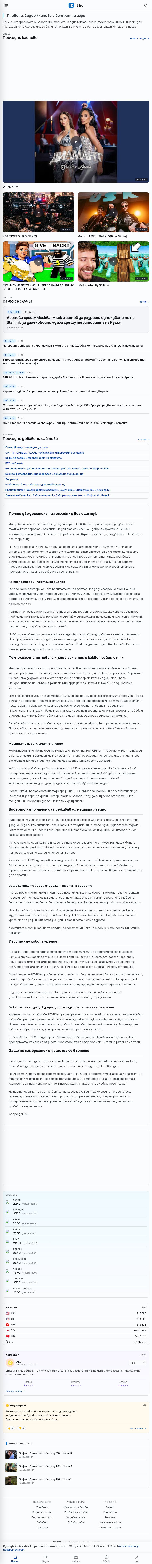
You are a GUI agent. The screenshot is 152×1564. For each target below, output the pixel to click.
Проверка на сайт (76, 1512)
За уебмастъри (76, 1517)
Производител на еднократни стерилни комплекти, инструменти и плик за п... (58, 490)
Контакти (110, 1512)
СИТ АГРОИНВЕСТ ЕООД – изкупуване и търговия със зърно (44, 452)
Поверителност (110, 1527)
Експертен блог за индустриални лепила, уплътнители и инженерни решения (57, 468)
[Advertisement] (76, 70)
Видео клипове (41, 1512)
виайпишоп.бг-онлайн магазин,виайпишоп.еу (35, 484)
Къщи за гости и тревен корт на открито (33, 458)
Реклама (110, 1517)
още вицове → (138, 1428)
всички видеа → (139, 38)
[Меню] (6, 5)
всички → (143, 439)
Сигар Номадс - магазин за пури (26, 447)
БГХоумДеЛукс (14, 463)
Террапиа (11, 479)
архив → (144, 302)
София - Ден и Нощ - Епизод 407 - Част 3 (45, 1466)
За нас (110, 1507)
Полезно (42, 1527)
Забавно (42, 1522)
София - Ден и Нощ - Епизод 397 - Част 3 (45, 1453)
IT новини (42, 1507)
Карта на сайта (110, 1522)
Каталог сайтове (76, 1507)
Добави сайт (76, 1522)
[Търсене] (146, 5)
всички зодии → (15, 1391)
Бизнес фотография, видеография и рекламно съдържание (44, 474)
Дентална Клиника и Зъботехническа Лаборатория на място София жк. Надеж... (58, 495)
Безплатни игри (42, 1517)
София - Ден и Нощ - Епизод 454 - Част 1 (45, 1479)
